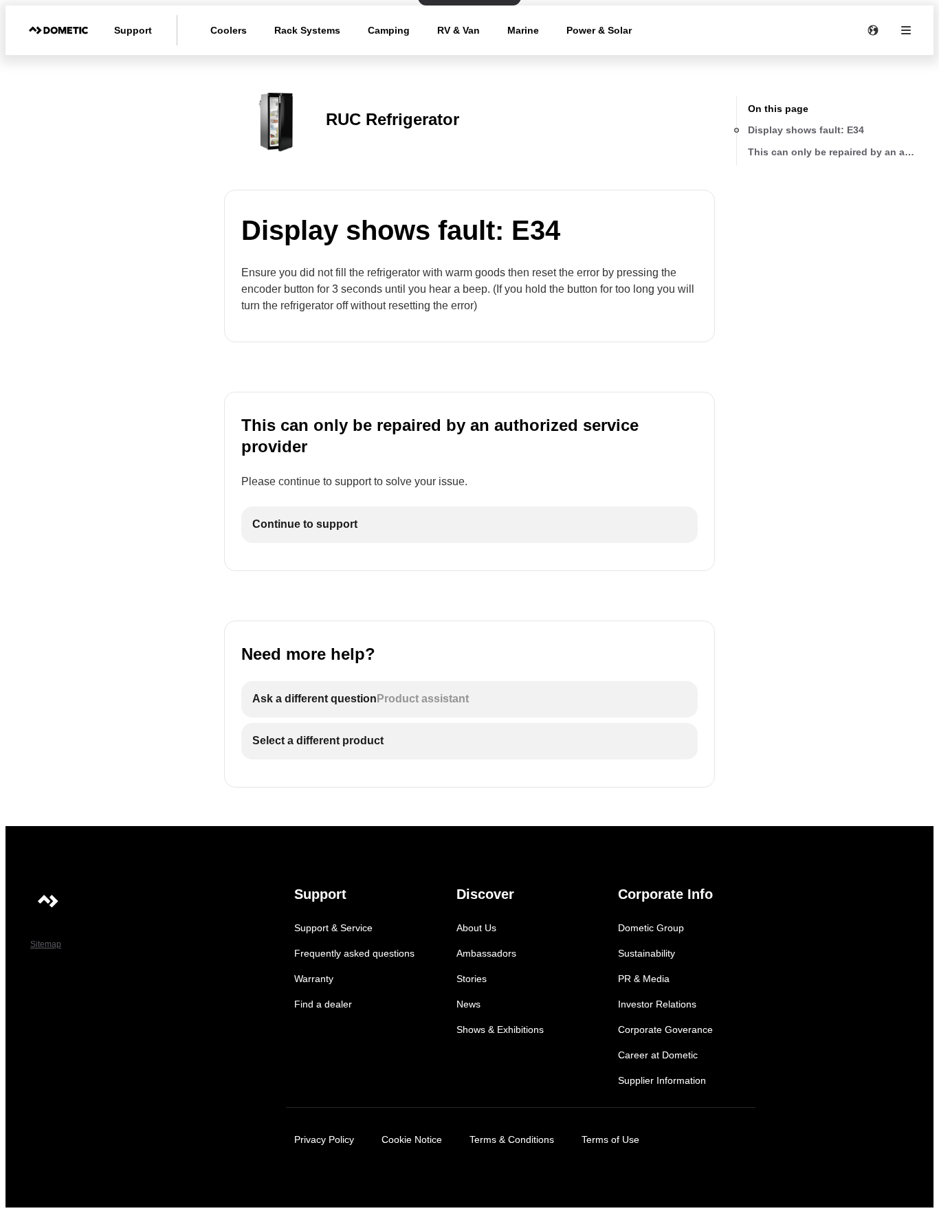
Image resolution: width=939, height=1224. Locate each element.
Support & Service (333, 927)
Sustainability (646, 953)
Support (133, 30)
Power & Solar (599, 30)
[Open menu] (906, 30)
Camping (389, 30)
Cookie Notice (412, 1139)
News (468, 1004)
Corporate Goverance (665, 1029)
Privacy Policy (324, 1139)
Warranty (313, 978)
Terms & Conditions (512, 1139)
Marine (523, 30)
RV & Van (458, 30)
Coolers (228, 30)
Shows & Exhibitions (500, 1029)
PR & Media (644, 978)
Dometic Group (651, 927)
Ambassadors (486, 953)
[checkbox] (469, 525)
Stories (471, 978)
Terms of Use (610, 1139)
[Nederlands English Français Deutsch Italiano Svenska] (873, 30)
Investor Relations (657, 1004)
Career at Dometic (658, 1054)
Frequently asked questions (354, 953)
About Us (476, 927)
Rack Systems (307, 30)
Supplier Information (662, 1080)
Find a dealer (323, 1004)
